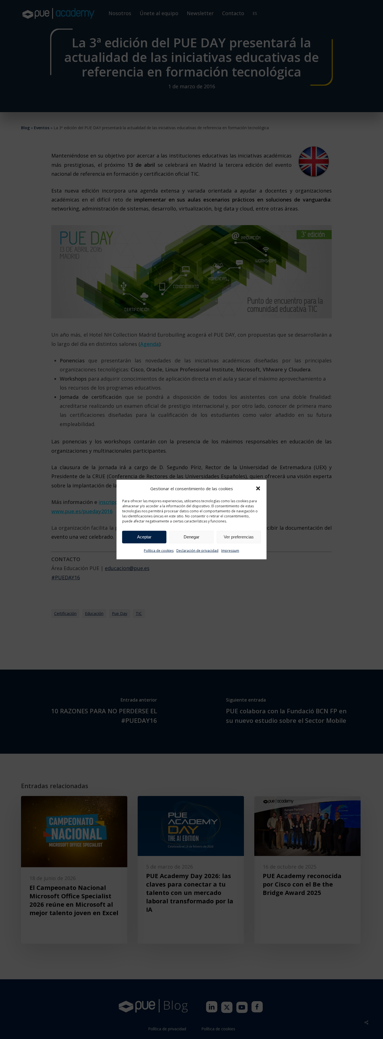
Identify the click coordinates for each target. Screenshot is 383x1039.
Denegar (191, 536)
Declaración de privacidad (197, 550)
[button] (258, 488)
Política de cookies (159, 550)
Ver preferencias (239, 536)
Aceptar (144, 536)
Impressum (230, 550)
